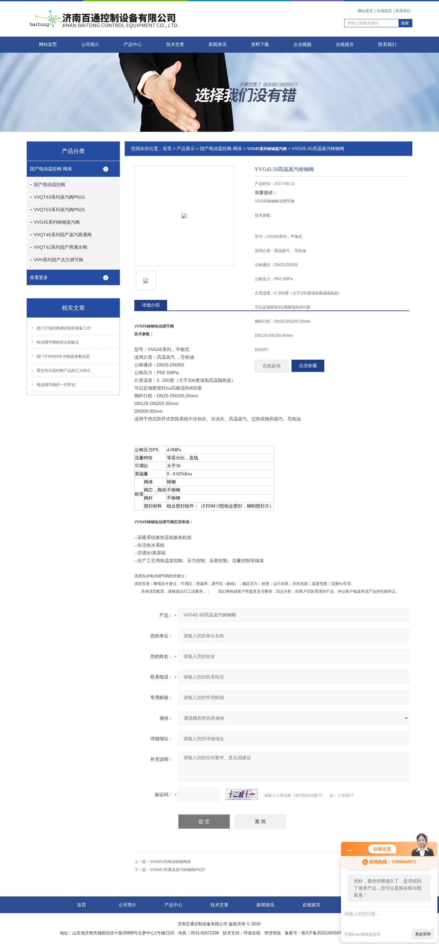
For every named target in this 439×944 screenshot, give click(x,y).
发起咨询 (423, 934)
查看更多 (39, 277)
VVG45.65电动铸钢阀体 (170, 861)
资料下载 (260, 44)
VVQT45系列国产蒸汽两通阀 (63, 234)
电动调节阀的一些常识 (56, 384)
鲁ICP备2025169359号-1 (324, 933)
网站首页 (365, 11)
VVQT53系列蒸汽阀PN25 (59, 209)
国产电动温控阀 (49, 184)
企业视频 (302, 44)
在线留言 (384, 11)
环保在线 (252, 933)
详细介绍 (151, 305)
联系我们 (403, 11)
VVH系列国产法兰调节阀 (58, 259)
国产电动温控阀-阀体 (51, 168)
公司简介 (90, 44)
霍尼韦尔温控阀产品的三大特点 (64, 370)
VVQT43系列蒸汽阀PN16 (59, 197)
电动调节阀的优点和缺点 (58, 342)
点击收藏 (308, 365)
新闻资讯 (218, 44)
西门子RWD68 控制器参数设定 (63, 356)
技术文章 (175, 44)
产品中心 (133, 44)
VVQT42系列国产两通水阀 (60, 247)
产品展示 (186, 148)
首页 (167, 148)
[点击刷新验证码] (242, 794)
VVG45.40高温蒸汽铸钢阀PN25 (177, 870)
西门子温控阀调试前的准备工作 (64, 328)
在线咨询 (272, 366)
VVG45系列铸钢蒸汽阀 (57, 222)
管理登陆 (272, 933)
